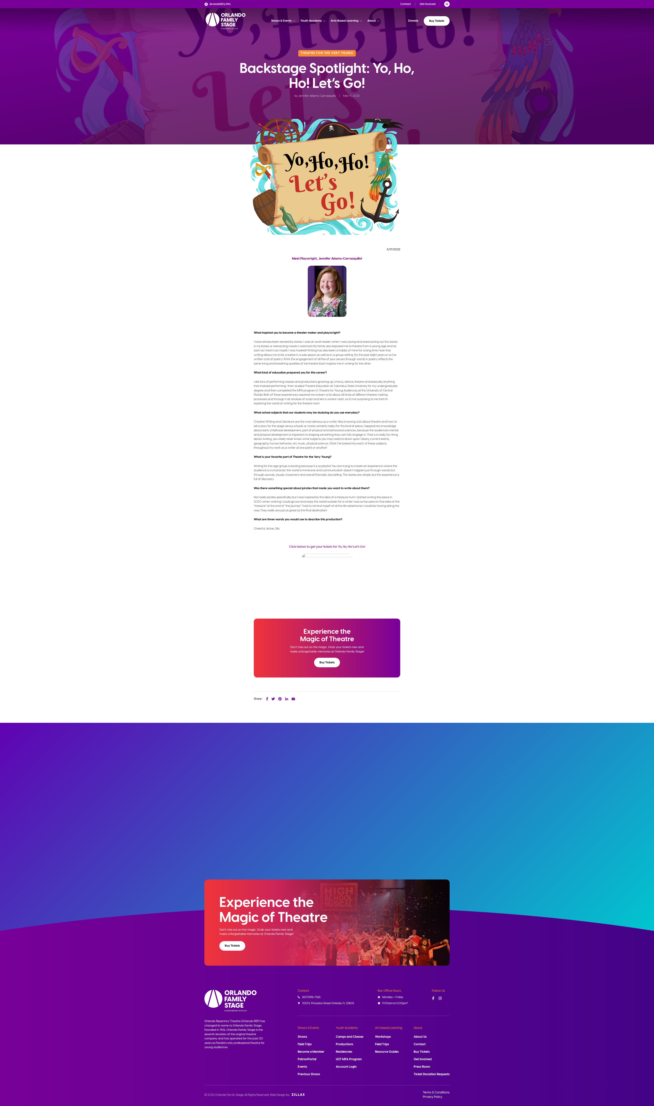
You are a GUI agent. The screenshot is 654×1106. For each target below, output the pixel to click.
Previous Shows (309, 1074)
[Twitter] (273, 699)
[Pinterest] (280, 699)
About (418, 1028)
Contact (405, 4)
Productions (344, 1044)
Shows (302, 1037)
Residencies (344, 1052)
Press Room (422, 1067)
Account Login (346, 1067)
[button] (327, 662)
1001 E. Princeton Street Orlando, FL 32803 (328, 1003)
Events (302, 1067)
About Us (420, 1037)
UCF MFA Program (349, 1059)
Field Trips (305, 1044)
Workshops (383, 1037)
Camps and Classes (349, 1037)
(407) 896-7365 (311, 997)
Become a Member (311, 1052)
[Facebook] (267, 699)
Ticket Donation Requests (432, 1074)
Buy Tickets (436, 20)
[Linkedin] (286, 699)
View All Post (433, 756)
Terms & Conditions (436, 1092)
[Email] (293, 699)
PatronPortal (307, 1059)
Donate (413, 20)
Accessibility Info (220, 4)
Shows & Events (308, 1028)
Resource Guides (387, 1052)
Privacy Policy (432, 1097)
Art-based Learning (388, 1028)
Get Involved (427, 4)
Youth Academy (347, 1028)
